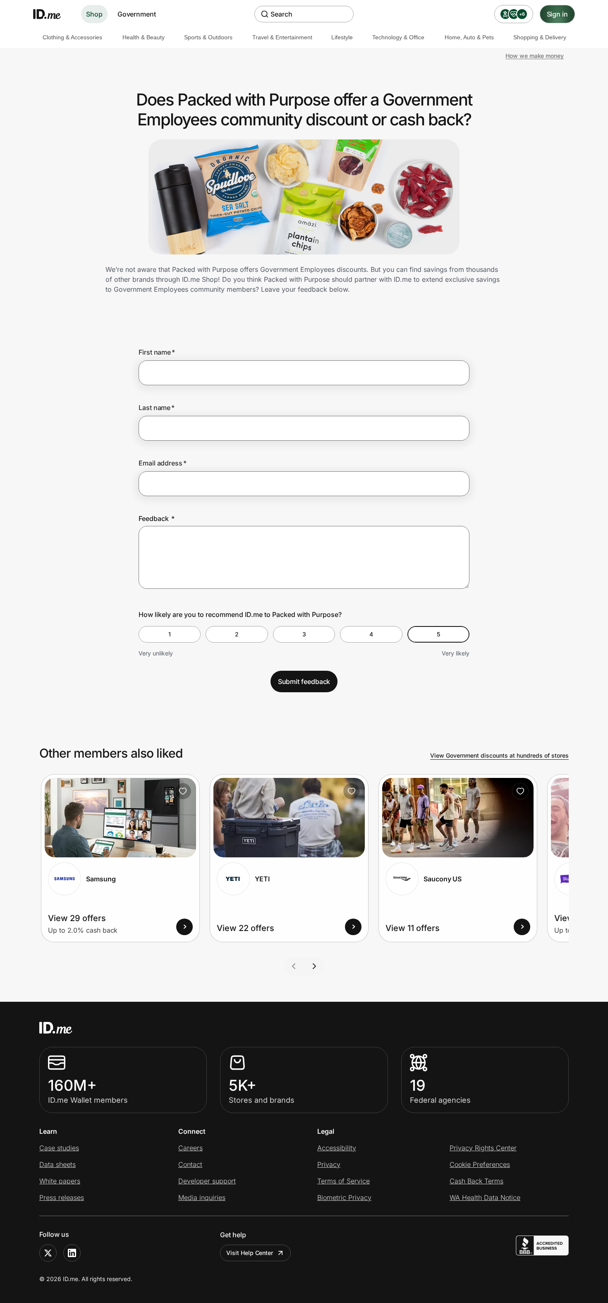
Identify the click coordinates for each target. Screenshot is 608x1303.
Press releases (61, 1197)
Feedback (157, 518)
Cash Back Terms (476, 1181)
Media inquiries (201, 1197)
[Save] (183, 791)
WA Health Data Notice (485, 1197)
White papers (59, 1181)
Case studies (59, 1148)
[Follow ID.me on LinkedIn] (72, 1253)
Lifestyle (342, 37)
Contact (190, 1164)
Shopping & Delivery (539, 37)
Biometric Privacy (344, 1197)
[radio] (170, 634)
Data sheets (57, 1164)
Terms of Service (343, 1181)
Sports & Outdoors (208, 37)
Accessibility (336, 1148)
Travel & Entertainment (282, 37)
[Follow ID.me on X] (48, 1253)
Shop (94, 14)
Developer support (207, 1181)
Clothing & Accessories (72, 37)
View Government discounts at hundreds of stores (499, 755)
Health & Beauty (143, 37)
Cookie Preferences (480, 1164)
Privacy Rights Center (483, 1148)
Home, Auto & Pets (469, 37)
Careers (190, 1148)
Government (136, 14)
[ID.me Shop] (52, 14)
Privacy (328, 1164)
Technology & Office (398, 37)
